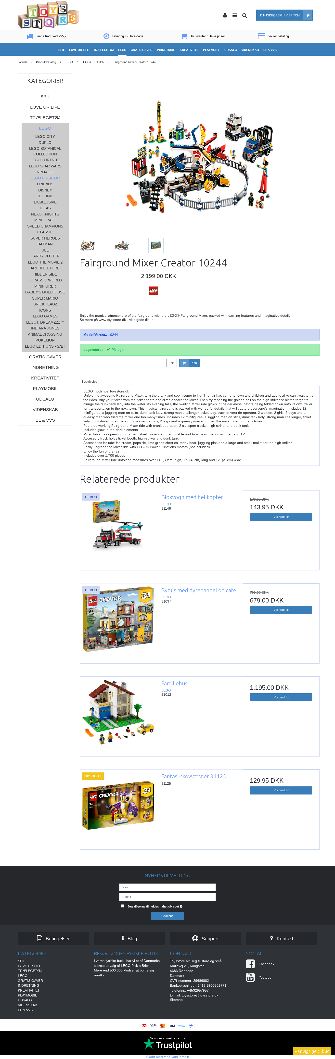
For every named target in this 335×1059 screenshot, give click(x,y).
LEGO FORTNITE (45, 160)
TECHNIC (45, 196)
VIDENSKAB (45, 409)
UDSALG (45, 399)
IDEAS (45, 208)
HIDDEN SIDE (45, 274)
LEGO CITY (45, 136)
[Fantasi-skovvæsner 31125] (118, 807)
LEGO (45, 128)
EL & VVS (45, 420)
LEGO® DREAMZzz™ (45, 322)
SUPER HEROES (45, 238)
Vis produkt (281, 517)
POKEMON (45, 340)
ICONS (45, 310)
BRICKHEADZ (45, 304)
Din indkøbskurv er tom (280, 15)
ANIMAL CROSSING (45, 334)
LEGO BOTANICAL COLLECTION (45, 151)
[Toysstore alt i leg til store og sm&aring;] (48, 15)
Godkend (167, 916)
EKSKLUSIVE (45, 202)
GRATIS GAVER (45, 356)
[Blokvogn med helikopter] (118, 528)
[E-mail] (167, 897)
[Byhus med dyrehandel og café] (118, 621)
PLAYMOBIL (45, 388)
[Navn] (167, 887)
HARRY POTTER (45, 256)
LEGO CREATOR (45, 178)
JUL (45, 250)
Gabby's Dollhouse (45, 292)
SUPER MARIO (45, 298)
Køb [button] (194, 363)
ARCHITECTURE (45, 268)
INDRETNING (45, 367)
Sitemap (176, 1000)
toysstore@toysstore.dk (200, 995)
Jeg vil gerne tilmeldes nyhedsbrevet (172, 905)
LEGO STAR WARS (45, 166)
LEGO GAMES (45, 316)
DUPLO (45, 142)
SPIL (45, 96)
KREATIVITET (45, 378)
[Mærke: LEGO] (153, 298)
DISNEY (45, 190)
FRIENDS (45, 184)
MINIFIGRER (45, 286)
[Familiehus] (118, 715)
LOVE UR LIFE (45, 107)
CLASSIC (45, 232)
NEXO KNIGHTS (45, 214)
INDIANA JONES (45, 328)
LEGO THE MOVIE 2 (45, 262)
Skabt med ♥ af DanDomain (167, 1057)
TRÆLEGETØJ (45, 117)
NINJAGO (45, 172)
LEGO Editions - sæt (45, 346)
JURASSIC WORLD (45, 280)
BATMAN (45, 244)
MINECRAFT (45, 220)
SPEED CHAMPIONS (45, 226)
